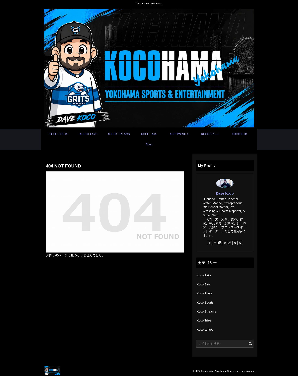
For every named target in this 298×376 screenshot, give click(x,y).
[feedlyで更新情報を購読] (234, 243)
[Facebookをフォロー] (215, 243)
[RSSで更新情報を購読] (239, 243)
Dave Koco (225, 193)
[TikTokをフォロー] (230, 243)
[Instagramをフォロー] (220, 243)
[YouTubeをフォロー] (225, 243)
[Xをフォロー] (210, 243)
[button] (250, 343)
